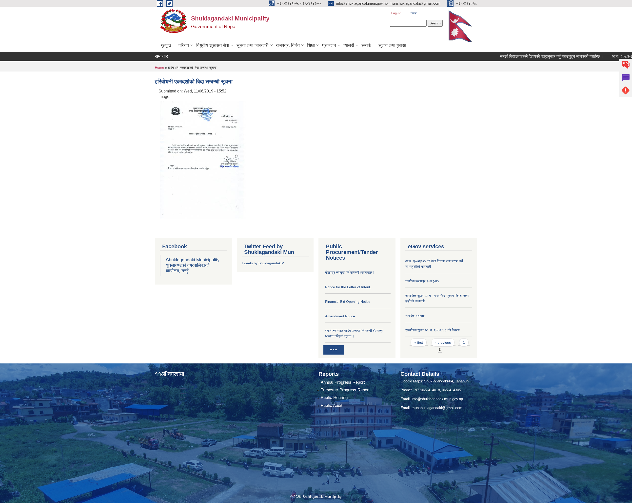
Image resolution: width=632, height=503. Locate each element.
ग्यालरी (348, 45)
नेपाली (414, 13)
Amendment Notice (340, 316)
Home (159, 68)
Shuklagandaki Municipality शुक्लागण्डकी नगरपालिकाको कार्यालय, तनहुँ (192, 265)
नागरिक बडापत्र (415, 316)
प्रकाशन (329, 45)
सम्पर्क (366, 45)
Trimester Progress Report (345, 390)
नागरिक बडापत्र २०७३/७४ (422, 281)
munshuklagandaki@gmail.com (437, 408)
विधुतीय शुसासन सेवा (212, 45)
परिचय (183, 45)
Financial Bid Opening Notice (347, 302)
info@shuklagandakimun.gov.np (437, 399)
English (396, 13)
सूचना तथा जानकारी (252, 45)
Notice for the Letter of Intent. (348, 287)
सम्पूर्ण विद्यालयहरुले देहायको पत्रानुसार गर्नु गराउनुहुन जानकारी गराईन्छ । (533, 56)
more (334, 350)
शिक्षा (311, 45)
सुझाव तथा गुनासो (392, 45)
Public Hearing (334, 397)
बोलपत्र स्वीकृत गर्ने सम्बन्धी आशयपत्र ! (349, 272)
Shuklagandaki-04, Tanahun (446, 381)
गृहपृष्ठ (166, 45)
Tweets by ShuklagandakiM (263, 263)
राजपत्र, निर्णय (288, 45)
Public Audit (331, 405)
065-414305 (451, 390)
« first (418, 342)
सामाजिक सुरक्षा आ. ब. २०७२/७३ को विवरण (432, 330)
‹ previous (443, 342)
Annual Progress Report (343, 382)
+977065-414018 (426, 390)
